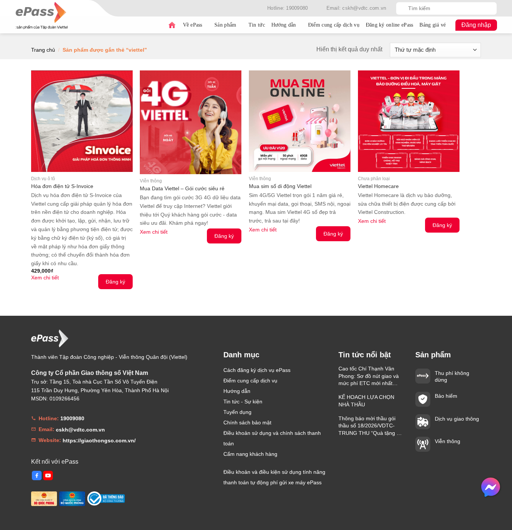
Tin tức (257, 25)
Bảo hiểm (446, 396)
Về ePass (192, 25)
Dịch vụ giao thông (457, 419)
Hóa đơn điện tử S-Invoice (62, 186)
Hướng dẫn (283, 25)
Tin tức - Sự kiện (242, 402)
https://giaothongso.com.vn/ (99, 440)
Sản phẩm (225, 25)
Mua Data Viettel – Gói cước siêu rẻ (182, 188)
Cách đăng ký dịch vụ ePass (256, 370)
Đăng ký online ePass (389, 25)
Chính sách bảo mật (247, 422)
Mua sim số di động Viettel (280, 186)
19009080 (72, 418)
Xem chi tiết (45, 278)
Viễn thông (447, 441)
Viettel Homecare (378, 186)
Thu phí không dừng (452, 376)
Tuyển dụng (237, 412)
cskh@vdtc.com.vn (80, 430)
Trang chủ (172, 25)
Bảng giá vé (432, 25)
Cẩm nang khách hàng (250, 454)
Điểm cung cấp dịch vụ (333, 25)
